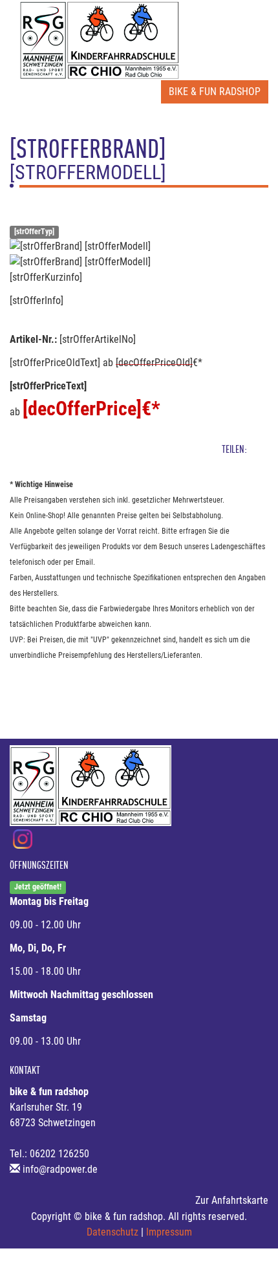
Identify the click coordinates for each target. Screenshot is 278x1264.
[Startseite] (99, 40)
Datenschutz (112, 1232)
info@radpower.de (60, 1169)
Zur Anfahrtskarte (231, 1200)
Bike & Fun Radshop (215, 91)
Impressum (169, 1232)
